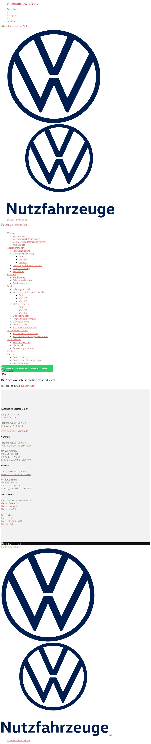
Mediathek (18, 345)
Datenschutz (7, 515)
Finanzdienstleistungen (24, 318)
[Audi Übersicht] (17, 219)
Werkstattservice (21, 321)
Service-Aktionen (21, 283)
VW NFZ (23, 262)
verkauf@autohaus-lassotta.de (16, 445)
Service (10, 286)
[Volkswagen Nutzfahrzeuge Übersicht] (60, 216)
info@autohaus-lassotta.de (14, 430)
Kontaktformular (21, 363)
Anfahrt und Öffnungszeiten (27, 360)
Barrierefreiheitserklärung (14, 520)
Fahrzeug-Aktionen (22, 280)
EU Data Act (7, 523)
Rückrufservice (20, 324)
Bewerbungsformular (23, 348)
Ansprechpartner (21, 342)
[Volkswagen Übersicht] (54, 122)
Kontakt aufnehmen (11, 546)
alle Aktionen (19, 277)
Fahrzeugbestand (21, 250)
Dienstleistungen (21, 315)
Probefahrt (18, 271)
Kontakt (11, 354)
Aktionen (11, 274)
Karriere (11, 351)
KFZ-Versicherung (22, 303)
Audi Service (19, 244)
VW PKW (23, 259)
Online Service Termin (17, 330)
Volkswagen (19, 235)
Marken (11, 232)
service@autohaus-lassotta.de (16, 474)
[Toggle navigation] (31, 225)
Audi (21, 256)
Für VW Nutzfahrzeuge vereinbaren (30, 336)
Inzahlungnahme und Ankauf (27, 265)
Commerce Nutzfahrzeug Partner (29, 241)
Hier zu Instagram (10, 506)
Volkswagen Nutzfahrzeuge (26, 238)
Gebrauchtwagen (15, 247)
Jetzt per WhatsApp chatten (33, 368)
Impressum (6, 518)
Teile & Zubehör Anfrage (25, 327)
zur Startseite (27, 385)
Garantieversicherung (23, 253)
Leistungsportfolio (22, 289)
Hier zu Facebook (9, 503)
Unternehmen (14, 339)
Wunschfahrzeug (21, 268)
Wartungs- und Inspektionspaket (29, 292)
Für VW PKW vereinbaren (25, 333)
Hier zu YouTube (9, 509)
